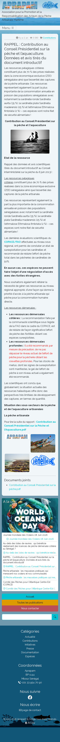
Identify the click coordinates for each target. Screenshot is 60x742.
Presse (30, 648)
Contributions (49, 38)
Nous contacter (30, 608)
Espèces (30, 656)
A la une (9, 501)
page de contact (31, 710)
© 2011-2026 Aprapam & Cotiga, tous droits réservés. (30, 719)
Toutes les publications (30, 602)
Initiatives (30, 644)
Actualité (30, 636)
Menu (6, 28)
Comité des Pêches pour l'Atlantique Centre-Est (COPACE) (31, 588)
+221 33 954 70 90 (31, 682)
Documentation (30, 652)
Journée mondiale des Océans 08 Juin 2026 (31, 539)
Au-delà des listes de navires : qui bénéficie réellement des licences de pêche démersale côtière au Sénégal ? (31, 552)
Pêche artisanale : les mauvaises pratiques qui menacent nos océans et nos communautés (31, 577)
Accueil (30, 596)
